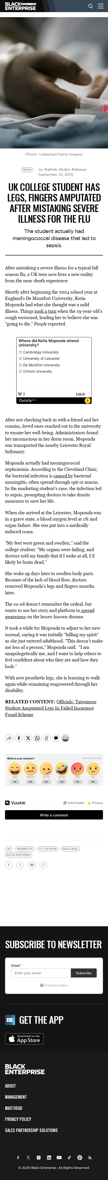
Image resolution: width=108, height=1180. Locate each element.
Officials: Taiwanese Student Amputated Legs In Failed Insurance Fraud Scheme (50, 708)
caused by (63, 476)
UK (9, 849)
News (27, 169)
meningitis (25, 849)
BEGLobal (70, 849)
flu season (48, 849)
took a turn (45, 311)
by (63, 169)
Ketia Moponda (18, 855)
